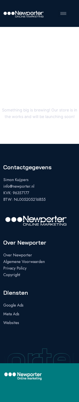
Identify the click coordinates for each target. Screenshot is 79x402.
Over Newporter (17, 255)
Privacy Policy (15, 268)
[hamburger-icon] (63, 13)
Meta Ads (11, 314)
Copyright (11, 275)
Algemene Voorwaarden (24, 261)
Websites (11, 323)
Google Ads (13, 305)
